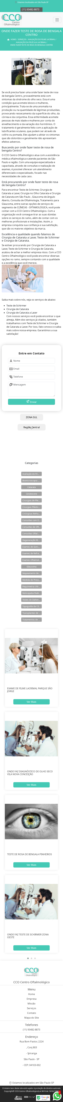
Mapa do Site (31, 1017)
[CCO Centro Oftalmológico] (12, 19)
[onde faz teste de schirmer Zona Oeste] (31, 901)
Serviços (31, 1008)
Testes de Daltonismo (32, 599)
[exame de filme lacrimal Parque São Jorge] (31, 655)
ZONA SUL (31, 417)
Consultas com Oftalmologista (32, 520)
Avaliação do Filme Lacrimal (32, 473)
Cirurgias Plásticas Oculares (32, 507)
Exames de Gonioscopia (32, 546)
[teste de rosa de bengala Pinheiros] (31, 821)
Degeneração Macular (32, 540)
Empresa (31, 998)
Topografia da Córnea (32, 606)
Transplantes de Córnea (32, 613)
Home (31, 994)
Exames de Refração (32, 553)
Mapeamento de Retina (32, 573)
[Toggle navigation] (57, 20)
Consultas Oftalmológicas (32, 533)
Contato (31, 1013)
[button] (28, 958)
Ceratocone (31, 493)
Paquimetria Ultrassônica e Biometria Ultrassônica (32, 586)
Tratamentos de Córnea (32, 619)
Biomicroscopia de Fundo (32, 480)
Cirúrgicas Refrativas (32, 513)
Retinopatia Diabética (32, 593)
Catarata (31, 487)
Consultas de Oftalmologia (32, 526)
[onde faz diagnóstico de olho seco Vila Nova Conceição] (31, 738)
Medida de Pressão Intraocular (32, 579)
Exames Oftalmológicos (32, 560)
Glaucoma (31, 566)
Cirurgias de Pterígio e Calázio (32, 500)
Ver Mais (31, 701)
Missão (31, 1003)
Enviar (33, 402)
